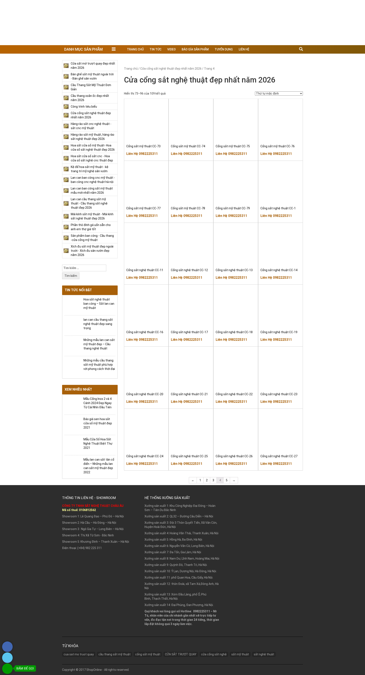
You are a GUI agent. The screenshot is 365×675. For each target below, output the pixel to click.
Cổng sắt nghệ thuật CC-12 (189, 270)
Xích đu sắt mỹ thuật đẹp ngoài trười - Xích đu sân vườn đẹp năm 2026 (92, 251)
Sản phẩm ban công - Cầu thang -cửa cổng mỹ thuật (92, 238)
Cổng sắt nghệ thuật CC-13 (234, 270)
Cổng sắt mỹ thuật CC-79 (233, 208)
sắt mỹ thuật (240, 654)
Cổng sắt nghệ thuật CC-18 (234, 332)
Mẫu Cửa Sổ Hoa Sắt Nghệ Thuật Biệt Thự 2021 (97, 443)
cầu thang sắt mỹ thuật (114, 654)
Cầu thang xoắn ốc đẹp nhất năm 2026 (90, 98)
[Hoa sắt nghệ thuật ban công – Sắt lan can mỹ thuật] (72, 305)
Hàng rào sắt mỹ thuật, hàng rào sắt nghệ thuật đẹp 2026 (92, 137)
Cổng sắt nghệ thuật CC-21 (189, 394)
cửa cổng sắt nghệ (214, 654)
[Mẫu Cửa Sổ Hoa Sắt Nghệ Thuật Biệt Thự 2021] (72, 444)
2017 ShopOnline (90, 669)
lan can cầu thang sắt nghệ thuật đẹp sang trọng (98, 324)
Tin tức (155, 49)
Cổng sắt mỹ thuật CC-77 (143, 208)
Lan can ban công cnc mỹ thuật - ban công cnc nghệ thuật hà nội (93, 180)
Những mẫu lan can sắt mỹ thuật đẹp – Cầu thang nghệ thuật (99, 344)
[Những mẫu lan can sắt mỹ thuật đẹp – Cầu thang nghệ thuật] (72, 345)
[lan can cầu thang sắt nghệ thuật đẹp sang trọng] (72, 325)
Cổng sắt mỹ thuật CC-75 (233, 146)
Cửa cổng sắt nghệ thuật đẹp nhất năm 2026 (91, 115)
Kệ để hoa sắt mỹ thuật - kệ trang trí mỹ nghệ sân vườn (89, 169)
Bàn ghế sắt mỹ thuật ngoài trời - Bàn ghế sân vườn (92, 76)
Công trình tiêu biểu (84, 106)
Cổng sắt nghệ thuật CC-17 (189, 332)
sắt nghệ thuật (264, 654)
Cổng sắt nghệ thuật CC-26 (234, 456)
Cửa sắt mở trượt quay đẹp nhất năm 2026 (93, 65)
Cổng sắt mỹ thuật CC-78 (188, 208)
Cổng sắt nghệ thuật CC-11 (144, 270)
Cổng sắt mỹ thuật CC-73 (143, 146)
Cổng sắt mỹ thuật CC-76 (277, 146)
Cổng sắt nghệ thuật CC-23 (278, 394)
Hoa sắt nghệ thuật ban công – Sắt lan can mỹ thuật (98, 304)
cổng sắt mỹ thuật (147, 654)
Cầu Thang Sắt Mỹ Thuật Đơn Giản (91, 87)
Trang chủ (135, 49)
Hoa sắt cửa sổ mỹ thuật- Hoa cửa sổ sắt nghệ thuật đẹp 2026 (93, 147)
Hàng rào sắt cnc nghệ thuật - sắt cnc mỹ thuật (91, 126)
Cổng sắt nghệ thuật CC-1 (278, 208)
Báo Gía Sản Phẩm (195, 49)
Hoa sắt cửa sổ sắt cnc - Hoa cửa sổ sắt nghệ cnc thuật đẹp (92, 158)
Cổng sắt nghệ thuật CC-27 (278, 456)
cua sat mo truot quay (79, 654)
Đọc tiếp (148, 135)
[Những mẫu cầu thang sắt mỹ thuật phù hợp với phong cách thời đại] (72, 366)
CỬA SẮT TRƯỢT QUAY (180, 654)
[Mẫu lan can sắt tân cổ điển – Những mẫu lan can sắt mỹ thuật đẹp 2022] (72, 465)
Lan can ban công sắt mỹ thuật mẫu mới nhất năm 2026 (92, 190)
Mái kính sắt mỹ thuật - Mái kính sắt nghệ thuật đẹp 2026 (92, 216)
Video (171, 49)
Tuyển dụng (224, 49)
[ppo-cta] (7, 651)
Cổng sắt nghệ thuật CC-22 (234, 394)
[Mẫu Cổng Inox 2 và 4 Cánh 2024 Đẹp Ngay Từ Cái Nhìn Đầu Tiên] (72, 404)
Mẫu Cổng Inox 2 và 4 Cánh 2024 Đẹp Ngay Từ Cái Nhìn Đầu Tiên (97, 403)
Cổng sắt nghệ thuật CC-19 (278, 332)
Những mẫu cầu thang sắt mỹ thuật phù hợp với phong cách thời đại (99, 365)
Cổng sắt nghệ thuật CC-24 (144, 456)
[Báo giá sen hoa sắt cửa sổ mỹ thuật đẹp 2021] (72, 424)
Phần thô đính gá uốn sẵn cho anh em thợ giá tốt (91, 227)
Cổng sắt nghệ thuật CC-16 (144, 332)
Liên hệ (244, 49)
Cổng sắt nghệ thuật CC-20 (144, 394)
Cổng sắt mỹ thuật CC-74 (188, 146)
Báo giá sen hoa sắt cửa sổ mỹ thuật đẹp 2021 (97, 423)
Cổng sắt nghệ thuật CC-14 (278, 270)
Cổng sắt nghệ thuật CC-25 (189, 456)
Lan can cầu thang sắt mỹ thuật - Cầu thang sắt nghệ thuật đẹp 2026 (89, 203)
